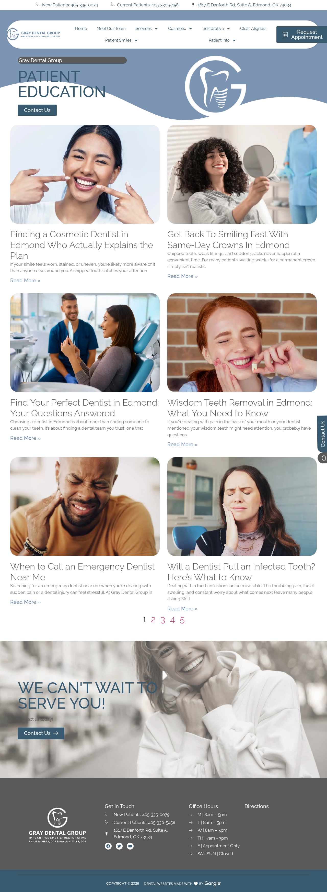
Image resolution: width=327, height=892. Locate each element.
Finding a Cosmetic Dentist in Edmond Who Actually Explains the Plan (81, 245)
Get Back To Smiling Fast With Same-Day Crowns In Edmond (228, 239)
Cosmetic (177, 28)
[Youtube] (130, 846)
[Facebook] (108, 846)
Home (81, 28)
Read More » (25, 280)
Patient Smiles (118, 40)
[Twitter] (119, 846)
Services (144, 28)
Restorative (213, 28)
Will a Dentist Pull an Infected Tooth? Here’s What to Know (241, 571)
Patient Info (219, 40)
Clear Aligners (253, 28)
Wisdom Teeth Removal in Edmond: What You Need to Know (239, 407)
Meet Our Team (111, 28)
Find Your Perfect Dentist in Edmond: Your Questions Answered (84, 407)
